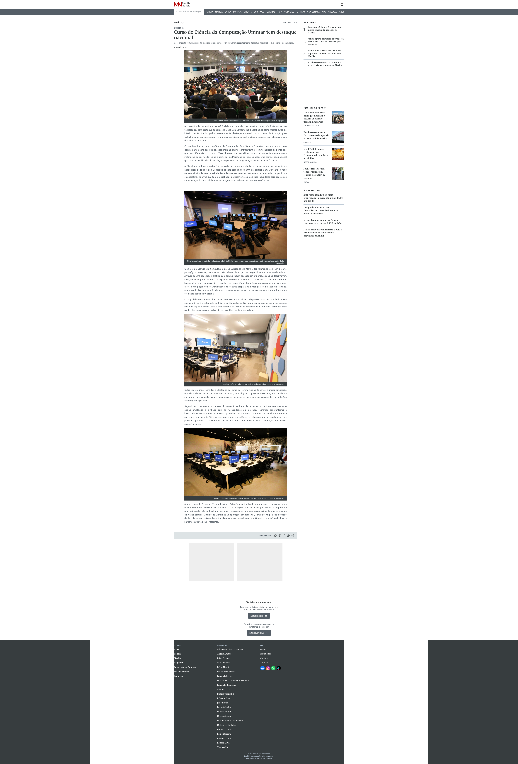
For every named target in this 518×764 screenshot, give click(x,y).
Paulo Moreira (224, 734)
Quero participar (256, 633)
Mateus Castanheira (226, 725)
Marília (219, 12)
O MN (263, 649)
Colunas (332, 12)
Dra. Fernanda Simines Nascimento (233, 681)
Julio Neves (222, 703)
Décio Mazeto (223, 667)
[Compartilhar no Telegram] (293, 535)
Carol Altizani (223, 663)
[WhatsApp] (273, 668)
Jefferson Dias (223, 698)
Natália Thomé (224, 730)
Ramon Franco (224, 738)
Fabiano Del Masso (226, 672)
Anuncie (343, 12)
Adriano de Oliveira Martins (230, 649)
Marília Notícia (182, 47)
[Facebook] (262, 668)
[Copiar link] (275, 535)
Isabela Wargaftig (225, 694)
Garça (228, 12)
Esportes (178, 676)
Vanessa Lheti (223, 747)
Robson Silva (223, 743)
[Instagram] (268, 668)
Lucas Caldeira (224, 707)
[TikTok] (279, 668)
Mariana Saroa (224, 716)
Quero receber (256, 616)
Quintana (259, 12)
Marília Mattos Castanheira (230, 721)
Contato (264, 658)
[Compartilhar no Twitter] (284, 535)
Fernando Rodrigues (226, 685)
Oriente (248, 12)
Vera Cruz (289, 12)
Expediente (265, 654)
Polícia (209, 12)
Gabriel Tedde (223, 689)
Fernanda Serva (224, 676)
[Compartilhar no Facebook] (280, 535)
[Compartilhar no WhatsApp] (288, 535)
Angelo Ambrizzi (225, 654)
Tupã (279, 12)
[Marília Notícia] (182, 4)
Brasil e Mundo (181, 672)
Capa (176, 649)
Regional (270, 12)
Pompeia (237, 12)
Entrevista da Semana (308, 12)
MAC (324, 12)
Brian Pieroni (223, 658)
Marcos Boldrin (224, 712)
